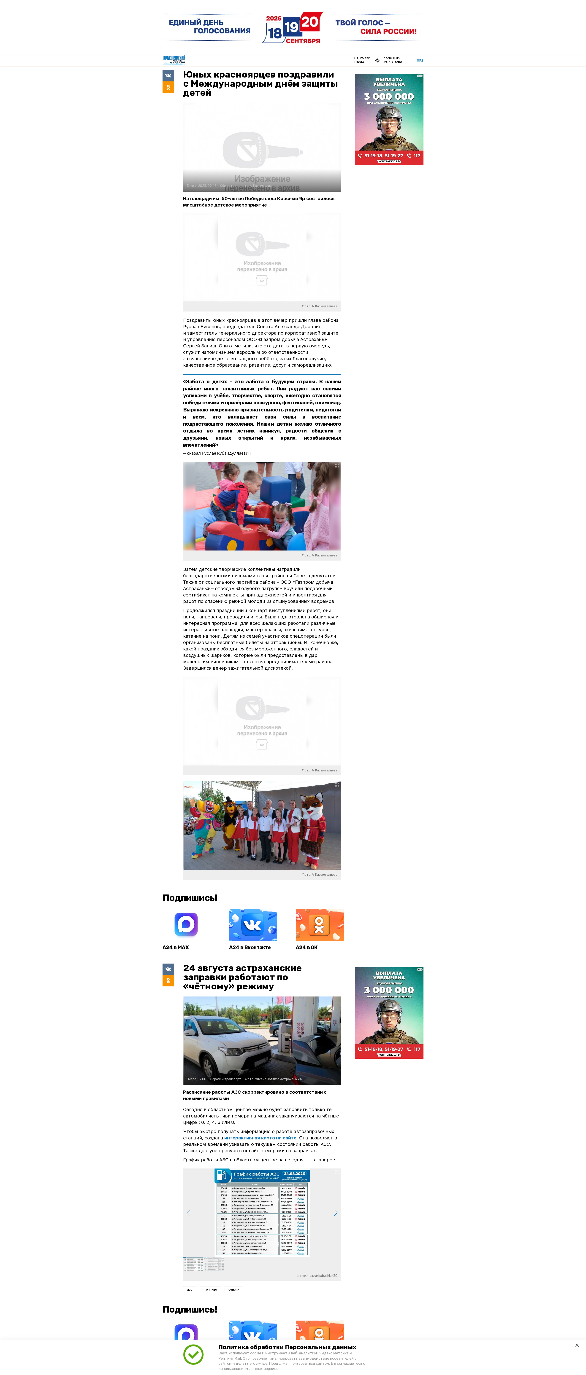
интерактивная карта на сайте (260, 1138)
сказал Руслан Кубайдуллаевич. (219, 453)
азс (190, 1290)
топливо (210, 1290)
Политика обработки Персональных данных (287, 1347)
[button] (336, 1213)
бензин (233, 1290)
